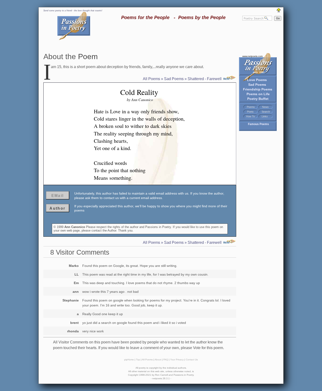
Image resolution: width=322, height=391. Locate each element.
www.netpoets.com (252, 56)
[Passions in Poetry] (73, 39)
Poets (250, 111)
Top (138, 359)
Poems (251, 107)
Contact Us (192, 359)
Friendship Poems (257, 89)
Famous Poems (258, 124)
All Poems (151, 79)
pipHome (129, 359)
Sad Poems (257, 84)
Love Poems (257, 80)
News (265, 107)
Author (57, 208)
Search (266, 111)
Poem (88, 56)
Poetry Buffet (257, 99)
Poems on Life (258, 94)
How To (250, 116)
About (158, 359)
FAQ (165, 359)
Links (265, 116)
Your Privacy (177, 359)
